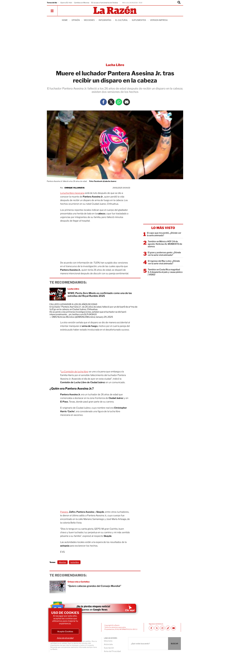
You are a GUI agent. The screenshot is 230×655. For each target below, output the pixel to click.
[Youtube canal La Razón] (173, 628)
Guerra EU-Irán (66, 3)
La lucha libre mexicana (72, 193)
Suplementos (139, 20)
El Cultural (121, 20)
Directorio (108, 641)
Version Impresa (159, 20)
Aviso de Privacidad (112, 651)
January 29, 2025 (104, 317)
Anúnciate (108, 644)
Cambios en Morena (81, 3)
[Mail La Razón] (126, 102)
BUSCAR (174, 643)
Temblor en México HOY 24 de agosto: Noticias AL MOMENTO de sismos (165, 244)
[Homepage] (115, 10)
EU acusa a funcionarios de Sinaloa (104, 3)
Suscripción (109, 648)
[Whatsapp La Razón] (119, 102)
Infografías (105, 20)
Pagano (64, 512)
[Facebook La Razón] (103, 102)
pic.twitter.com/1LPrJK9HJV (83, 314)
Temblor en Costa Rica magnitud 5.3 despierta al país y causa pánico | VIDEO (165, 272)
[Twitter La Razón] (111, 102)
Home (65, 20)
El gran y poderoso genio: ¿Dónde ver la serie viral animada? (164, 253)
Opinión (76, 20)
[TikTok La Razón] (168, 628)
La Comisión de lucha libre (74, 371)
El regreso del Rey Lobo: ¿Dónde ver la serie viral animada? (164, 262)
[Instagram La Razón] (162, 628)
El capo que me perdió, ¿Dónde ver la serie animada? (164, 234)
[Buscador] (179, 2)
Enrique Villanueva (75, 188)
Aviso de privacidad (65, 638)
